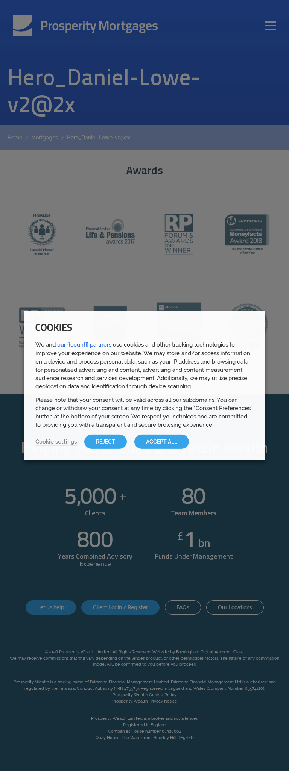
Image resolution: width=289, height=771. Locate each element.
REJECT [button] (105, 442)
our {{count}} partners (84, 344)
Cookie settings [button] (56, 441)
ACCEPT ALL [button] (161, 442)
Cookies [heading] (53, 328)
